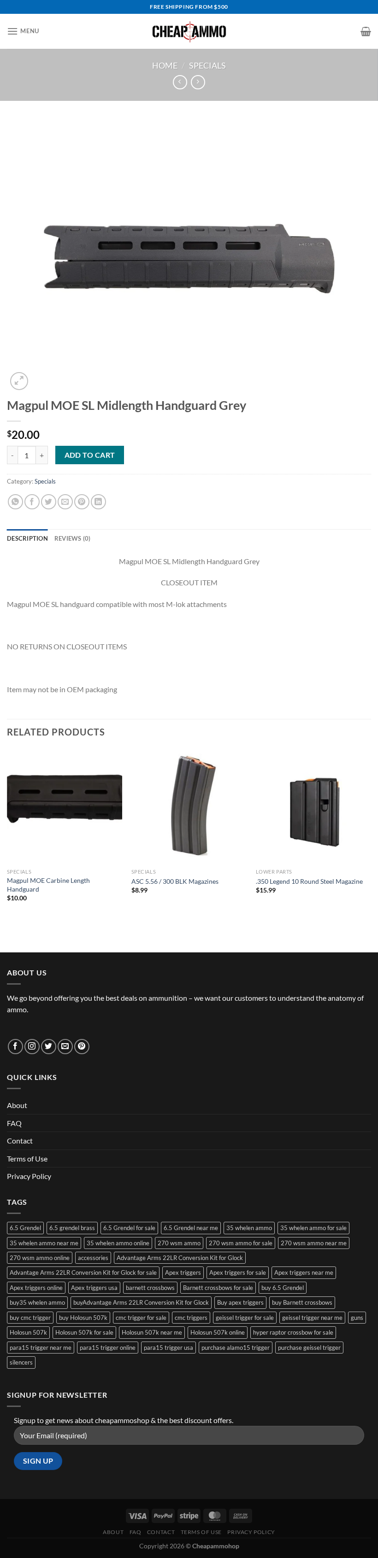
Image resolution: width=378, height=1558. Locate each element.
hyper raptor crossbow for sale (293, 1332)
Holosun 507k (28, 1332)
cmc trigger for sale (141, 1317)
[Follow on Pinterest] (81, 1046)
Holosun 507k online (217, 1332)
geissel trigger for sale (245, 1317)
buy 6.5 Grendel (282, 1287)
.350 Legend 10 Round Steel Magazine (309, 881)
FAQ (14, 1123)
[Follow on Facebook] (15, 1046)
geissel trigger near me (312, 1317)
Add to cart (90, 455)
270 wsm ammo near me (314, 1243)
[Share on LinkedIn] (98, 501)
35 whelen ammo (249, 1227)
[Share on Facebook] (32, 501)
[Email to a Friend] (65, 501)
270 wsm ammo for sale (240, 1243)
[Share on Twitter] (48, 501)
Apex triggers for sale (237, 1272)
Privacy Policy (29, 1176)
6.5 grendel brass (72, 1227)
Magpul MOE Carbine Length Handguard (48, 884)
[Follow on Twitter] (48, 1046)
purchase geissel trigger (309, 1347)
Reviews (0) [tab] (72, 538)
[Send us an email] (65, 1046)
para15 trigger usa (168, 1347)
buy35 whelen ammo (37, 1302)
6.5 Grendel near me (191, 1227)
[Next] (371, 833)
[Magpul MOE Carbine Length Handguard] (64, 806)
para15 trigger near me (40, 1347)
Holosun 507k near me (152, 1332)
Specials (207, 65)
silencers (21, 1362)
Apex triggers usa (94, 1287)
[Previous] (7, 833)
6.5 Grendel (25, 1227)
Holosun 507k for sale (84, 1332)
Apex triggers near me (303, 1272)
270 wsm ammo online (40, 1257)
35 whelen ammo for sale (313, 1227)
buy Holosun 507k (83, 1317)
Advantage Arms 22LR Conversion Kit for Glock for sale (83, 1272)
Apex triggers (183, 1272)
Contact (20, 1140)
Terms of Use (27, 1158)
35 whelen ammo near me (44, 1243)
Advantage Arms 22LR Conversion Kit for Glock (180, 1257)
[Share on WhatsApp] (15, 501)
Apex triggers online (36, 1287)
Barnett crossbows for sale (218, 1287)
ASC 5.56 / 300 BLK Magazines (175, 881)
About (17, 1105)
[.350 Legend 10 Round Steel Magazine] (313, 806)
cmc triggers (191, 1317)
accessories (93, 1257)
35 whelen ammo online (118, 1243)
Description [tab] (27, 538)
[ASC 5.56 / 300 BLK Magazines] (189, 806)
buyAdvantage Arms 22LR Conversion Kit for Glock (141, 1302)
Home (164, 65)
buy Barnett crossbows (302, 1302)
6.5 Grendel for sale (129, 1227)
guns (357, 1317)
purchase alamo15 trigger (235, 1347)
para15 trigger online (108, 1347)
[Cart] (365, 31)
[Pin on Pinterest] (81, 501)
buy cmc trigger (30, 1317)
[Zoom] (19, 381)
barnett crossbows (150, 1287)
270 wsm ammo (179, 1243)
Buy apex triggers (240, 1302)
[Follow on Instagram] (32, 1046)
